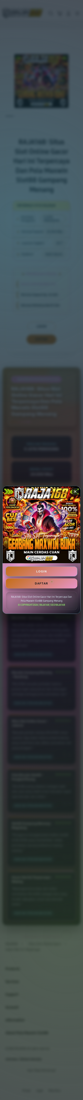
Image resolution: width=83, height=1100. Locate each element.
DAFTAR (41, 583)
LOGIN (41, 571)
